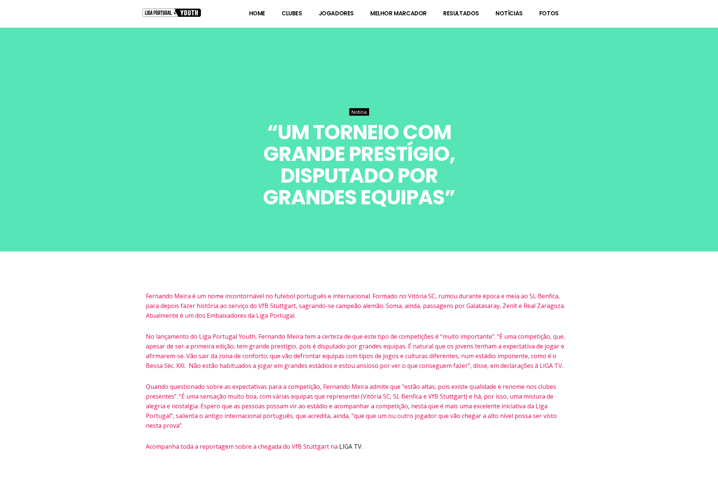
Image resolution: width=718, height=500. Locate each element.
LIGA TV (350, 446)
